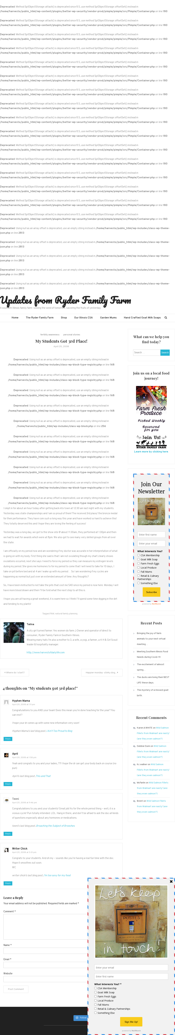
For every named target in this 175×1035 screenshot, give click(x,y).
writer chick (20, 849)
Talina (30, 624)
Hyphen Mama (21, 701)
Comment (9, 911)
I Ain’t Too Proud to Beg (59, 731)
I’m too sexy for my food (57, 875)
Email (7, 959)
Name (7, 945)
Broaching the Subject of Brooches (55, 826)
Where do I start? (15, 672)
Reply (8, 739)
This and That (43, 776)
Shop (64, 317)
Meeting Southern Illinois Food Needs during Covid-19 (152, 654)
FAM (52, 613)
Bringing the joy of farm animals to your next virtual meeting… (151, 639)
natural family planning (66, 613)
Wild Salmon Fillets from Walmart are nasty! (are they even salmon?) (153, 733)
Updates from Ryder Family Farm (65, 300)
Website (7, 973)
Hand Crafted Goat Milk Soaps (142, 317)
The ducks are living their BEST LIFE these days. (153, 680)
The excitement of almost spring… (150, 667)
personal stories (71, 334)
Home (15, 317)
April (15, 754)
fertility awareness (50, 334)
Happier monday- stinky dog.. (101, 672)
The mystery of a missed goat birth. (153, 693)
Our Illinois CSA (83, 317)
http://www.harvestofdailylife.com (46, 652)
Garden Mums (108, 317)
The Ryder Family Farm (39, 317)
